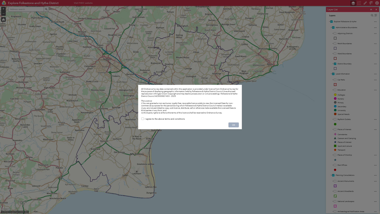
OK (233, 125)
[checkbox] (190, 119)
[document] (190, 101)
